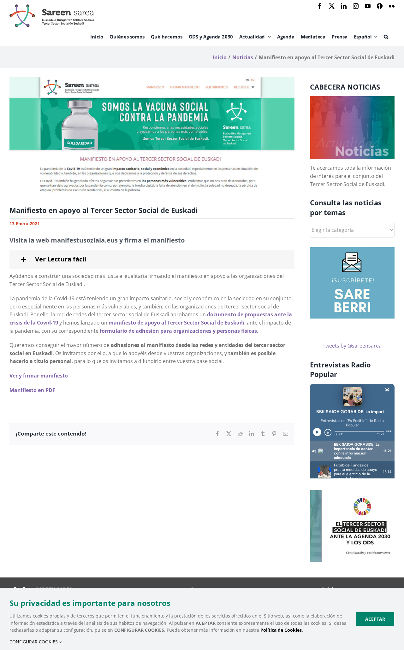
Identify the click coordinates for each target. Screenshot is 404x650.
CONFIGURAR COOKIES (34, 642)
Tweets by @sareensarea (352, 345)
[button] (386, 36)
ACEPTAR (375, 619)
